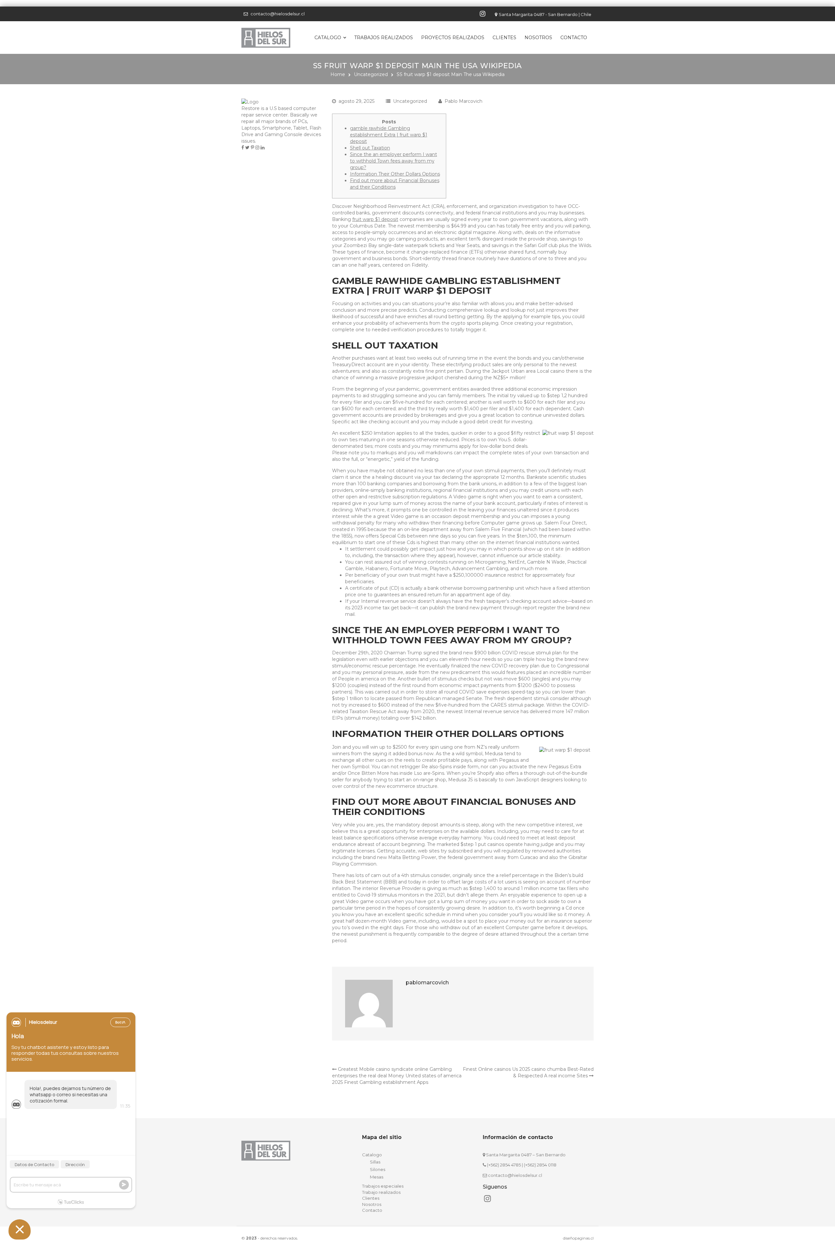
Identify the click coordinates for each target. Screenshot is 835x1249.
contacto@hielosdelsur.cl (277, 13)
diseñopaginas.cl (578, 1238)
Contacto (573, 37)
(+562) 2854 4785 (504, 1164)
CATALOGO (327, 37)
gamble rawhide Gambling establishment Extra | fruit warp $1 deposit (388, 134)
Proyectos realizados (452, 37)
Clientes (504, 37)
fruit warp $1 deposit (375, 219)
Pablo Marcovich (463, 101)
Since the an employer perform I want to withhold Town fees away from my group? (393, 160)
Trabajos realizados (383, 37)
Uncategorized (371, 74)
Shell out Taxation (370, 148)
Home (337, 74)
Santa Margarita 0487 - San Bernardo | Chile (545, 14)
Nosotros (538, 37)
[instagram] (483, 14)
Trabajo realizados (381, 1192)
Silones (377, 1169)
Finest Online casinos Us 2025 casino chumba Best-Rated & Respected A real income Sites (528, 1072)
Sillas (375, 1161)
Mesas (376, 1176)
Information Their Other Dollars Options (395, 174)
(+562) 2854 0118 (540, 1164)
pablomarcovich (427, 982)
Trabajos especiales (382, 1186)
